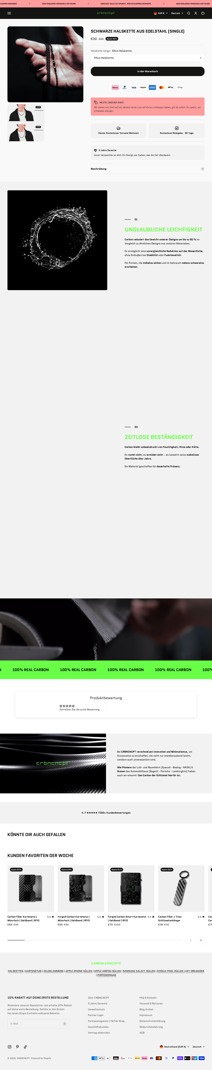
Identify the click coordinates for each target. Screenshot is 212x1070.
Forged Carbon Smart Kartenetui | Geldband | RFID (127, 918)
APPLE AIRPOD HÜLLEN (107, 971)
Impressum (146, 1015)
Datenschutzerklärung (152, 1021)
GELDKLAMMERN (53, 971)
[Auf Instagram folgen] (9, 1047)
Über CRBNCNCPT (98, 998)
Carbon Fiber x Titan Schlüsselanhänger (170, 918)
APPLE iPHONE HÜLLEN (78, 971)
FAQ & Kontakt (148, 998)
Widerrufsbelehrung (151, 1027)
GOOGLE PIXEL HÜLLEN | (171, 971)
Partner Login (95, 1015)
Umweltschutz (96, 1009)
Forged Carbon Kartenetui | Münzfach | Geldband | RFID (74, 918)
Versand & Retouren (151, 1003)
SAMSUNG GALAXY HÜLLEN (139, 971)
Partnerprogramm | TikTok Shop (106, 1021)
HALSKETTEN (15, 971)
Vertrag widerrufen (99, 1032)
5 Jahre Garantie (97, 1003)
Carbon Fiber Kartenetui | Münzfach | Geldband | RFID (23, 918)
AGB (142, 1032)
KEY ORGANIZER (194, 971)
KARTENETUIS (33, 971)
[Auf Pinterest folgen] (17, 1047)
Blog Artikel (146, 1009)
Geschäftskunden (98, 1027)
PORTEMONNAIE (106, 975)
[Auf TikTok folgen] (25, 1047)
